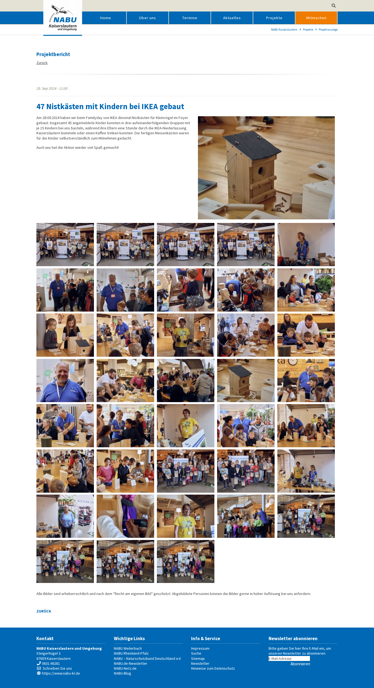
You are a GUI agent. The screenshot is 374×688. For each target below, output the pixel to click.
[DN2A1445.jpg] (125, 335)
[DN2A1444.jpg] (65, 335)
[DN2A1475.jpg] (185, 425)
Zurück (42, 62)
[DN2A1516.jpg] (125, 516)
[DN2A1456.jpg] (125, 380)
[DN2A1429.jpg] (246, 244)
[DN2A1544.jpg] (65, 561)
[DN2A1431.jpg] (306, 244)
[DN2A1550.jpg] (185, 561)
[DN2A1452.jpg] (246, 335)
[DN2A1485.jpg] (125, 471)
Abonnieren (300, 663)
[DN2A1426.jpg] (185, 244)
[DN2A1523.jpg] (246, 516)
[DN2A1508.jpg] (65, 516)
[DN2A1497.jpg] (185, 471)
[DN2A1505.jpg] (306, 471)
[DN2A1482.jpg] (306, 425)
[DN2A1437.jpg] (125, 290)
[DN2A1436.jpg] (65, 290)
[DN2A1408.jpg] (65, 244)
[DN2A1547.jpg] (125, 561)
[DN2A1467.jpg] (306, 380)
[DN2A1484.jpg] (65, 471)
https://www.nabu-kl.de (61, 673)
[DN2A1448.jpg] (185, 335)
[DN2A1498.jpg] (246, 471)
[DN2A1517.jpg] (185, 516)
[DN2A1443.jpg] (306, 290)
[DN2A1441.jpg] (246, 290)
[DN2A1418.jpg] (125, 244)
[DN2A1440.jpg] (185, 290)
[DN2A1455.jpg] (65, 380)
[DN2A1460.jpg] (185, 380)
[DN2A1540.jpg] (306, 516)
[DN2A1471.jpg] (65, 425)
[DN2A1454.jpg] (306, 335)
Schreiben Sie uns (57, 668)
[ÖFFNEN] (334, 5)
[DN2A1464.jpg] (246, 380)
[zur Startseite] (62, 18)
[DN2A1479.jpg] (246, 425)
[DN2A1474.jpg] (125, 425)
